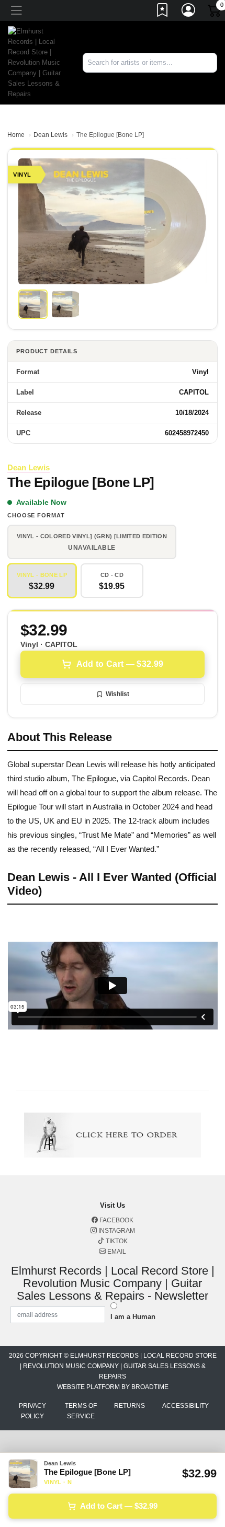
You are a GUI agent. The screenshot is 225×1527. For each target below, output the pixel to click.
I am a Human (132, 1317)
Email (116, 1251)
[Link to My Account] (189, 12)
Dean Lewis (50, 134)
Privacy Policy (32, 1411)
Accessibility (185, 1405)
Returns (129, 1405)
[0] (215, 12)
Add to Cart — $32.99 (119, 664)
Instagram (116, 1230)
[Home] (37, 62)
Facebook (115, 1220)
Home (16, 134)
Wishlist (117, 694)
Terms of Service (81, 1411)
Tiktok (116, 1241)
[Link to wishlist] (162, 12)
